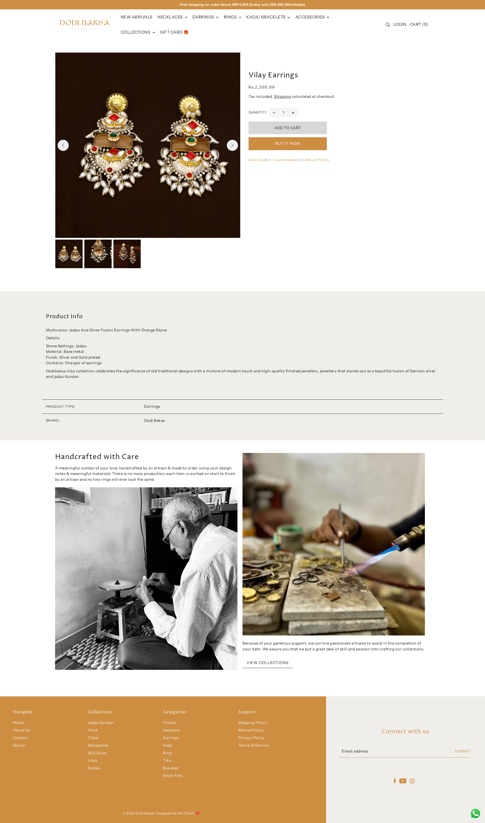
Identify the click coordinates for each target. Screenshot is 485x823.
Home (18, 722)
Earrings (203, 16)
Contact (20, 737)
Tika (167, 760)
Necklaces (171, 16)
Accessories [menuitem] (310, 16)
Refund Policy (251, 730)
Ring (167, 752)
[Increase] (293, 112)
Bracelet (171, 768)
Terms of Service (253, 745)
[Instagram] (412, 781)
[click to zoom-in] (147, 145)
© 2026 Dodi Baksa (139, 813)
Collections (136, 32)
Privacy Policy (251, 737)
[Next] (232, 145)
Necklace (171, 730)
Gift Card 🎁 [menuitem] (174, 32)
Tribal (93, 737)
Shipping (282, 96)
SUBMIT (463, 751)
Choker (170, 722)
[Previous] (63, 145)
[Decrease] (274, 112)
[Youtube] (403, 781)
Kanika (94, 768)
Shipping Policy (253, 722)
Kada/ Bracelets (266, 16)
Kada (167, 745)
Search (19, 745)
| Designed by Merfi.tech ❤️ (177, 813)
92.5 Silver (97, 752)
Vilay (93, 760)
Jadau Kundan (101, 722)
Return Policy (317, 160)
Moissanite (98, 745)
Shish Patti (173, 775)
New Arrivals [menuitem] (137, 16)
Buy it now (287, 143)
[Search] (388, 24)
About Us (21, 730)
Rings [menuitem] (231, 16)
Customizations (287, 160)
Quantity (258, 112)
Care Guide (258, 160)
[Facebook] (394, 781)
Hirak (93, 730)
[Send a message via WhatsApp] (475, 813)
